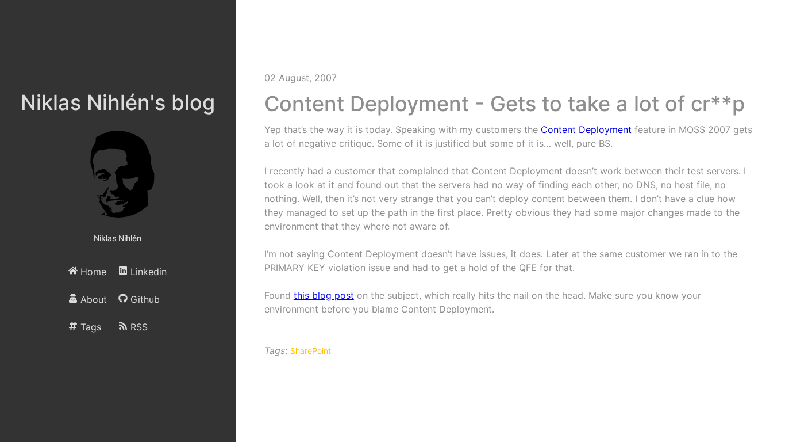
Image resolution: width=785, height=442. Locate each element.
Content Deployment (586, 129)
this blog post (324, 295)
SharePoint (310, 351)
